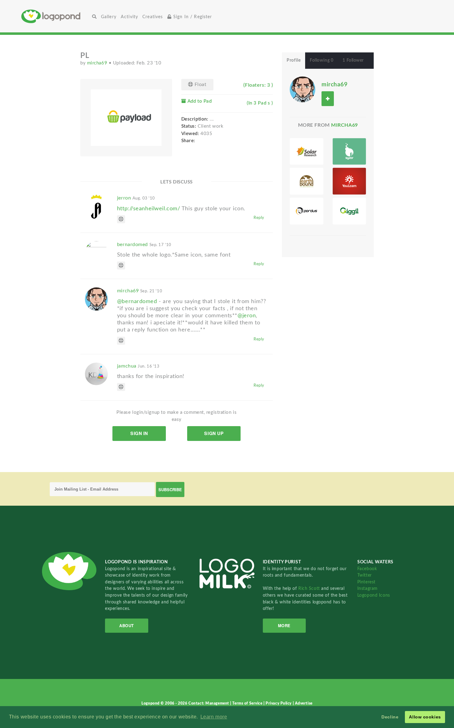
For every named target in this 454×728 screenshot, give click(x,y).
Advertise (304, 703)
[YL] (349, 181)
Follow (328, 98)
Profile (294, 60)
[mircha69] (302, 89)
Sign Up (214, 433)
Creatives (152, 16)
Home (55, 16)
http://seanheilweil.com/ (148, 209)
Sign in (139, 433)
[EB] (306, 181)
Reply (259, 218)
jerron (136, 197)
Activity (129, 16)
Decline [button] (389, 716)
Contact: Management (209, 703)
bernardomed (144, 244)
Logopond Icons (373, 595)
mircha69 (98, 63)
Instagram (367, 588)
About (126, 625)
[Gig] (349, 211)
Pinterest (366, 582)
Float (199, 84)
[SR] (306, 151)
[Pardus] (306, 211)
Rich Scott (309, 588)
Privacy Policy (279, 703)
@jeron (247, 316)
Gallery (108, 16)
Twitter (364, 575)
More (284, 625)
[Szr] (349, 151)
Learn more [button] (213, 716)
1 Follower (353, 60)
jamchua (138, 366)
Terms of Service (247, 703)
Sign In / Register (192, 16)
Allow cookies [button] (425, 716)
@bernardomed (137, 301)
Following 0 (321, 60)
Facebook (367, 568)
